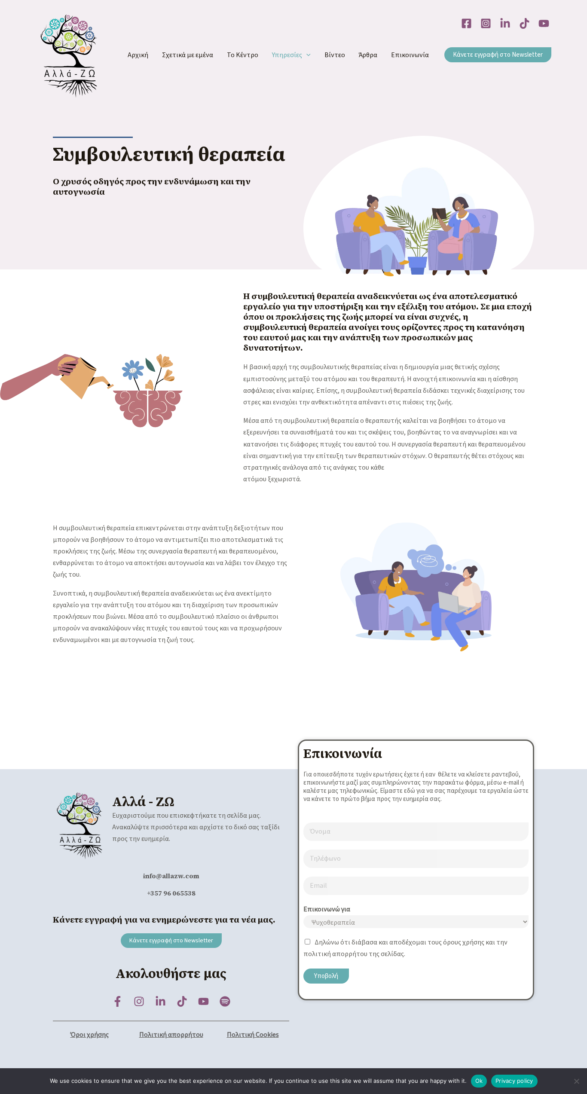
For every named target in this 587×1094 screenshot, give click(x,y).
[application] (306, 55)
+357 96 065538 (171, 893)
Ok (479, 1080)
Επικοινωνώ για (326, 909)
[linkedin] (505, 23)
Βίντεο (334, 55)
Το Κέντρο (242, 55)
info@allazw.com (171, 875)
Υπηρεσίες (287, 55)
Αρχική (138, 55)
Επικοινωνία (410, 55)
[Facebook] (466, 23)
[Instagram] (485, 23)
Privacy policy (514, 1080)
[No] (576, 1081)
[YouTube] (543, 23)
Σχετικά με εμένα (187, 55)
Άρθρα (368, 55)
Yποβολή (326, 976)
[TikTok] (524, 23)
